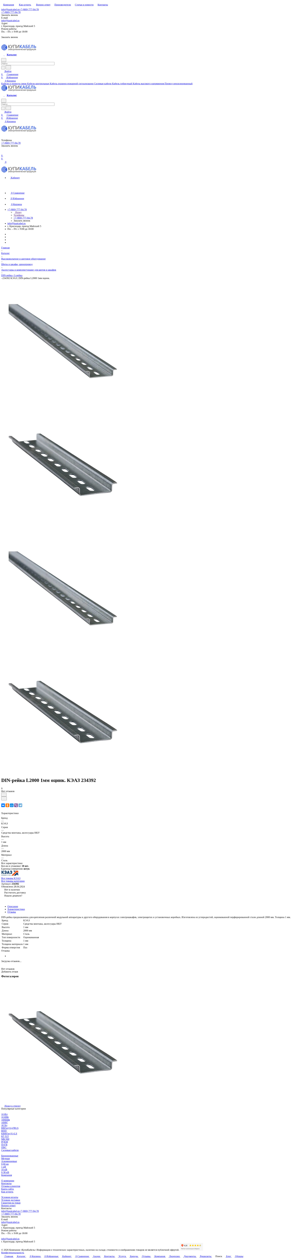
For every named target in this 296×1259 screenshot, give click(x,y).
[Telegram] (20, 805)
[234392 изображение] (63, 649)
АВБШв (5, 1119)
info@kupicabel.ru (10, 9)
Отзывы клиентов (10, 1186)
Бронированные (9, 1155)
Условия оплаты (9, 1197)
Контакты (6, 1183)
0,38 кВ (5, 1172)
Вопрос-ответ (8, 1205)
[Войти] (2, 152)
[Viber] (16, 805)
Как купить (7, 1191)
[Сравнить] (4, 798)
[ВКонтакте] (3, 805)
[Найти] (8, 67)
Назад (18, 212)
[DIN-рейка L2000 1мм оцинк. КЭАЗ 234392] (63, 1103)
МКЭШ (5, 1139)
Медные (5, 1158)
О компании (7, 1180)
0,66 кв (5, 1164)
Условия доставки (10, 1200)
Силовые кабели (10, 1150)
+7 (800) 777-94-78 (29, 9)
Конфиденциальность (12, 1252)
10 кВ (4, 1169)
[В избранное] (3, 795)
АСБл (4, 1125)
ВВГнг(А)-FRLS (9, 1128)
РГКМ (4, 1142)
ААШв (5, 1117)
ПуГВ (4, 1144)
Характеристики (16, 909)
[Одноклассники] (7, 805)
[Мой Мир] (12, 805)
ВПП (4, 1131)
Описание (12, 906)
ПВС (3, 1147)
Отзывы (11, 912)
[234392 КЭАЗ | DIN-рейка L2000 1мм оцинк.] (63, 772)
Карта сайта (7, 1189)
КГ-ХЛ (5, 1136)
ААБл (4, 1114)
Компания (6, 1175)
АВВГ (4, 1122)
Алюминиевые (9, 1161)
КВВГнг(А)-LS (9, 1133)
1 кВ (3, 1166)
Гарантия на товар (11, 1202)
